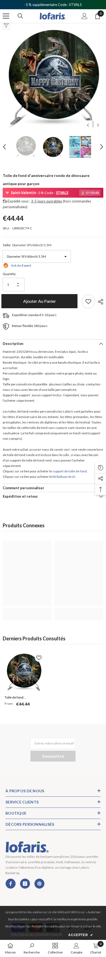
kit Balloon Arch (63, 477)
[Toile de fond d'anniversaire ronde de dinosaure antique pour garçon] (24, 673)
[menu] (6, 16)
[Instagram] (25, 883)
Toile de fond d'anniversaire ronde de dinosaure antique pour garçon (22, 698)
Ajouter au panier (39, 301)
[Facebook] (10, 883)
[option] (53, 80)
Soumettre (53, 756)
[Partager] (99, 301)
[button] (88, 125)
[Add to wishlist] (88, 301)
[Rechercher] (20, 16)
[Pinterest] (39, 883)
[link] (27, 611)
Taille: (27, 245)
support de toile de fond (69, 471)
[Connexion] (85, 16)
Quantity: (9, 274)
